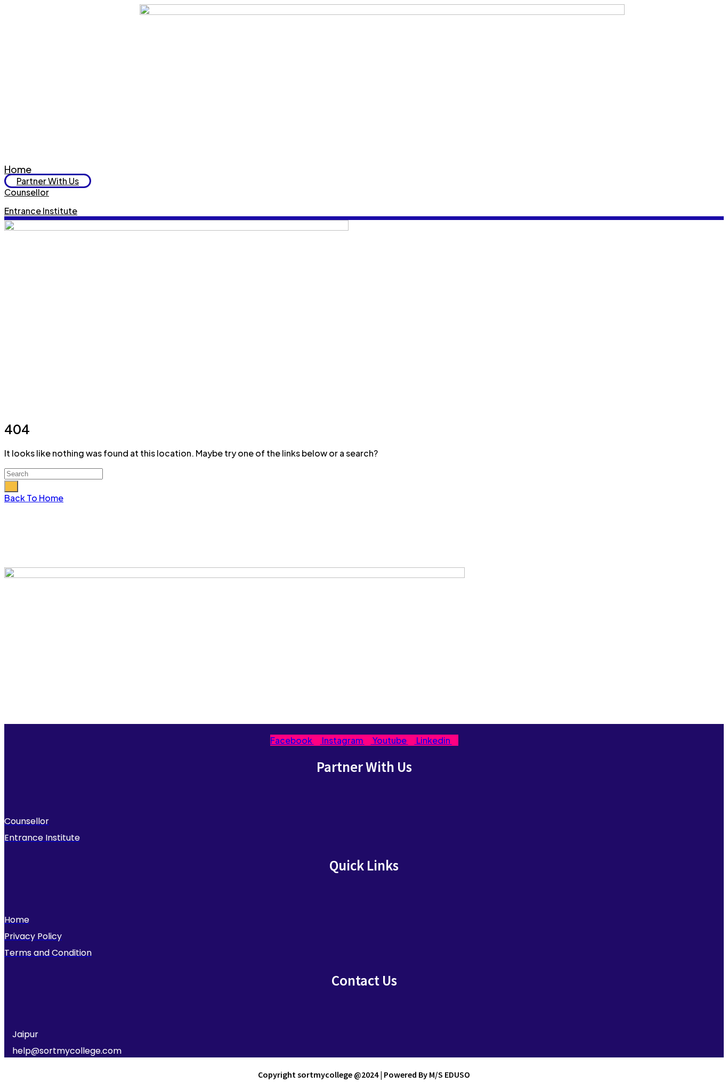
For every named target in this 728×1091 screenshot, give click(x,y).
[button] (364, 324)
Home (17, 169)
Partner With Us (48, 180)
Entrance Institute (40, 210)
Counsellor (26, 192)
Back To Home (33, 497)
